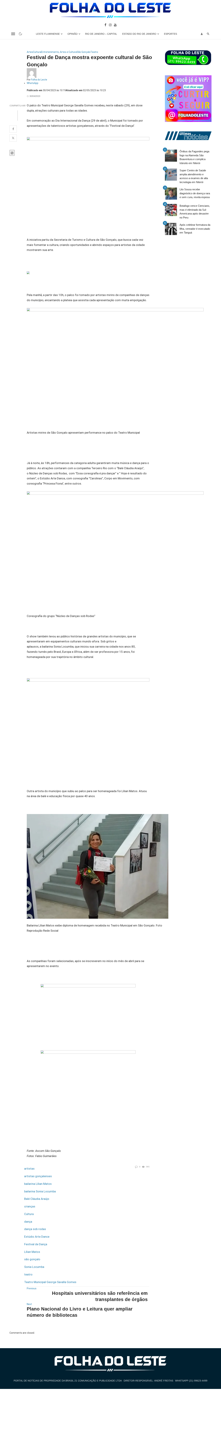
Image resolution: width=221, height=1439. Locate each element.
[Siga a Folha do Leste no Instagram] (188, 98)
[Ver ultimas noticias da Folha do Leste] (188, 135)
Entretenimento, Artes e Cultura (59, 52)
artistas (29, 1168)
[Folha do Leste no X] (13, 138)
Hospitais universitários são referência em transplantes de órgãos (100, 1296)
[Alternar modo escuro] (20, 33)
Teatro (94, 52)
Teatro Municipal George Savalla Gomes (50, 1282)
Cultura (37, 52)
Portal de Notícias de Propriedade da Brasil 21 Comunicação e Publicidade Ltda (68, 1380)
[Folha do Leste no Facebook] (105, 24)
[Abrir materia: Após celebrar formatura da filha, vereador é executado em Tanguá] (171, 229)
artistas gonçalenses (38, 1176)
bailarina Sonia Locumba (40, 1191)
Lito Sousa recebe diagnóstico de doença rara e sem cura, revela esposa (195, 193)
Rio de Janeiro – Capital (101, 33)
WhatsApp (32, 83)
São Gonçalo (83, 52)
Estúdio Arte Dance (36, 1236)
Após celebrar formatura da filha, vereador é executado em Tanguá (195, 228)
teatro (28, 1274)
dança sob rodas (35, 1229)
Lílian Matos (32, 1252)
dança (28, 1221)
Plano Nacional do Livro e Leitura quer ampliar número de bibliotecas (80, 1312)
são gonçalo (32, 1259)
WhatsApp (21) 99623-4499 (191, 1380)
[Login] (202, 34)
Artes (30, 52)
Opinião (73, 33)
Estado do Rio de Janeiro (139, 33)
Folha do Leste (39, 79)
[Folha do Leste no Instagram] (110, 24)
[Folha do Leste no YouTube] (115, 24)
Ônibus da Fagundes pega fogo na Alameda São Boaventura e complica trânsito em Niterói (194, 157)
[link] (88, 177)
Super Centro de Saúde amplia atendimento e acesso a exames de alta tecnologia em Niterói (194, 176)
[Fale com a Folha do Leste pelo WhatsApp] (188, 57)
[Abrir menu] (13, 34)
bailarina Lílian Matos (38, 1183)
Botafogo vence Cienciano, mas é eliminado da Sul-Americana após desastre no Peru (195, 211)
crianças (29, 1206)
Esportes (170, 33)
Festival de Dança (35, 1244)
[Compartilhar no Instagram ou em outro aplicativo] (12, 153)
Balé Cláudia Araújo (36, 1199)
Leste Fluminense (48, 33)
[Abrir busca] (208, 34)
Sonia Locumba (34, 1267)
